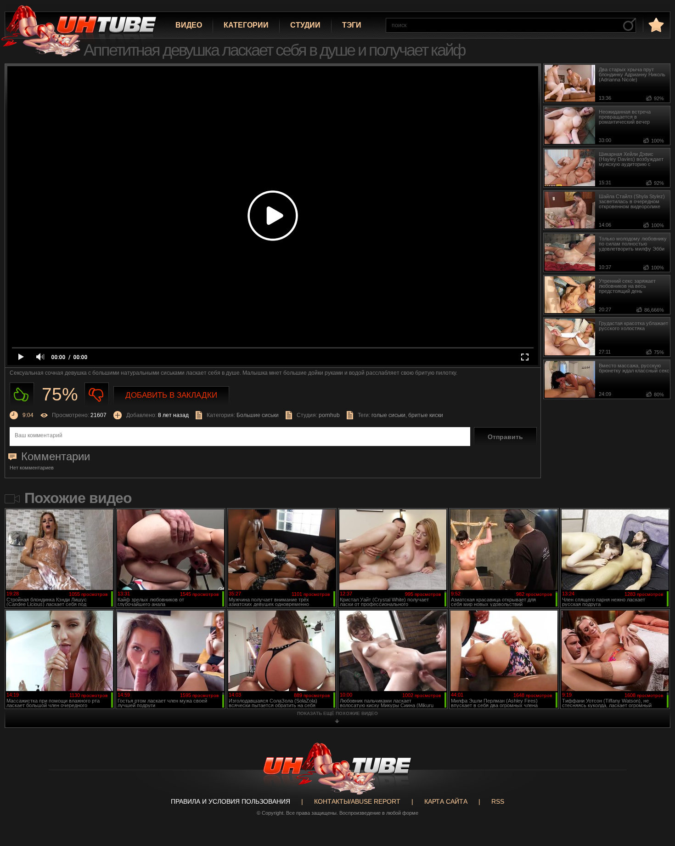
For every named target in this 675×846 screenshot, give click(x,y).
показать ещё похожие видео (337, 713)
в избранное (655, 24)
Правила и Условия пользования (230, 801)
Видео (188, 25)
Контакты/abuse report (357, 801)
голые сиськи (388, 415)
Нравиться (22, 395)
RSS (497, 801)
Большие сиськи (257, 415)
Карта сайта (445, 801)
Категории (246, 25)
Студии (305, 25)
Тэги (351, 25)
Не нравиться (96, 395)
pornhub (329, 415)
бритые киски (425, 415)
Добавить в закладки (171, 395)
